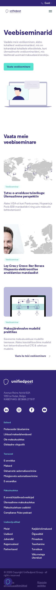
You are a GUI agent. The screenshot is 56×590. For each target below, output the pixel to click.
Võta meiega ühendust (38, 556)
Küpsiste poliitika (42, 584)
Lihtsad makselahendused (17, 434)
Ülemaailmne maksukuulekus (19, 502)
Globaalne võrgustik (14, 444)
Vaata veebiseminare (18, 67)
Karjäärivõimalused (42, 529)
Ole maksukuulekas (14, 439)
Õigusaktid (37, 534)
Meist (7, 529)
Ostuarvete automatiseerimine (20, 471)
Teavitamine (38, 544)
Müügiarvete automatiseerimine (20, 476)
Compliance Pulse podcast (18, 513)
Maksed (8, 466)
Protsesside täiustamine (16, 429)
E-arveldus (9, 460)
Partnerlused (10, 549)
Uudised (8, 534)
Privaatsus (37, 539)
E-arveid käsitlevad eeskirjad (19, 497)
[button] (47, 3)
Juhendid (9, 539)
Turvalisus (37, 549)
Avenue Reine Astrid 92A (17, 393)
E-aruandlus (10, 481)
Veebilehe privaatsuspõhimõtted (15, 584)
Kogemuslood (11, 544)
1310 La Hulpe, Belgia (15, 396)
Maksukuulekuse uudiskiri (17, 507)
